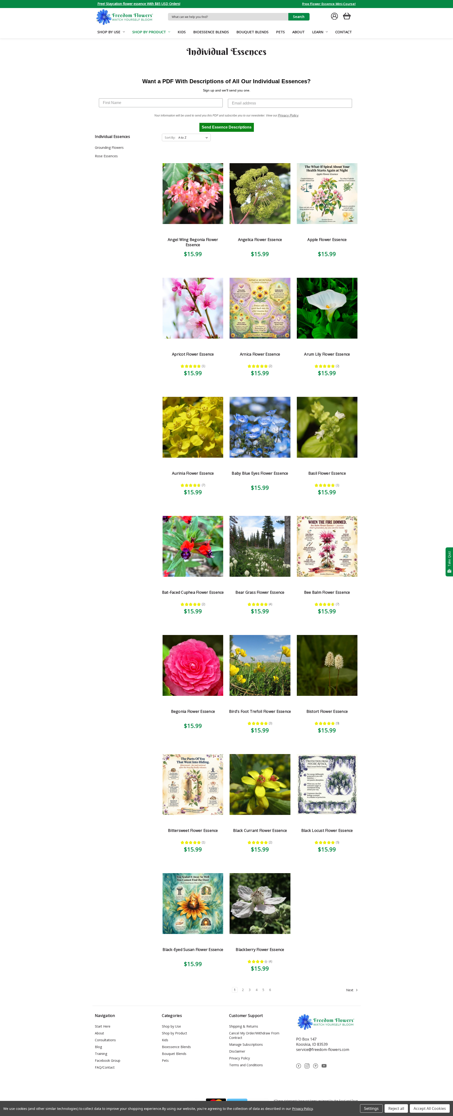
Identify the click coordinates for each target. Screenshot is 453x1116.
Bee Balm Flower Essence (327, 592)
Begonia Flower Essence (193, 711)
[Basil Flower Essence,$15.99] (327, 427)
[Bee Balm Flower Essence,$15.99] (327, 546)
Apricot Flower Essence (193, 354)
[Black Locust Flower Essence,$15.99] (327, 785)
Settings (371, 1108)
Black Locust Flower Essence (327, 830)
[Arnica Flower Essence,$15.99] (260, 308)
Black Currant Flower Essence (260, 830)
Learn (317, 31)
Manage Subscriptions (246, 1044)
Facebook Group (107, 1060)
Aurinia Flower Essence (193, 473)
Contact (343, 31)
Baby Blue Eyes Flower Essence (260, 473)
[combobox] (228, 17)
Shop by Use (108, 31)
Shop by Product (149, 31)
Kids (182, 31)
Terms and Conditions (246, 1065)
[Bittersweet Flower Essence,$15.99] (193, 785)
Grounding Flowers (109, 147)
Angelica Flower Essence (260, 239)
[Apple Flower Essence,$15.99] (327, 193)
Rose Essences (106, 156)
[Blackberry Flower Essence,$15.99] (260, 904)
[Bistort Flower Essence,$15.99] (327, 665)
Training (101, 1053)
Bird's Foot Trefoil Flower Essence (260, 711)
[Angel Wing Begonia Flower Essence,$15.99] (193, 193)
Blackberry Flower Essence (260, 949)
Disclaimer (237, 1051)
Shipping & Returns (243, 1026)
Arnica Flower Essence (260, 354)
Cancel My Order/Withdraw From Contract (254, 1035)
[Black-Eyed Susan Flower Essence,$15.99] (193, 904)
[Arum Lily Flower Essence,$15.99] (327, 308)
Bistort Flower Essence (327, 711)
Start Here (102, 1026)
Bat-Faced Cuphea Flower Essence (193, 592)
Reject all (396, 1108)
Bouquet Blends (252, 31)
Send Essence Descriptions (227, 127)
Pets (280, 31)
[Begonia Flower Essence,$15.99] (193, 665)
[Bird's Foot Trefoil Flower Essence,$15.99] (260, 665)
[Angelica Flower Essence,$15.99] (260, 193)
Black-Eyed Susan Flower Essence (193, 949)
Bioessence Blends (211, 31)
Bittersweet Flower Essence (193, 830)
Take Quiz (449, 558)
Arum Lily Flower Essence (327, 354)
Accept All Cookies (430, 1108)
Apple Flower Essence (327, 239)
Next (350, 989)
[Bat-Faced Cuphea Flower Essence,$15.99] (193, 546)
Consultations (105, 1040)
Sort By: (170, 137)
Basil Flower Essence (327, 473)
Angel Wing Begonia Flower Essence (193, 242)
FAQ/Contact (105, 1067)
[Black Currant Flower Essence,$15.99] (260, 785)
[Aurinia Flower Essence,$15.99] (193, 427)
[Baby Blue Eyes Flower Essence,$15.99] (260, 427)
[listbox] (194, 137)
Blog (98, 1047)
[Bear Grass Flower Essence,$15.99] (260, 546)
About (298, 31)
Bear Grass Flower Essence (259, 592)
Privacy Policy (239, 1058)
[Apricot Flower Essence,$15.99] (193, 308)
